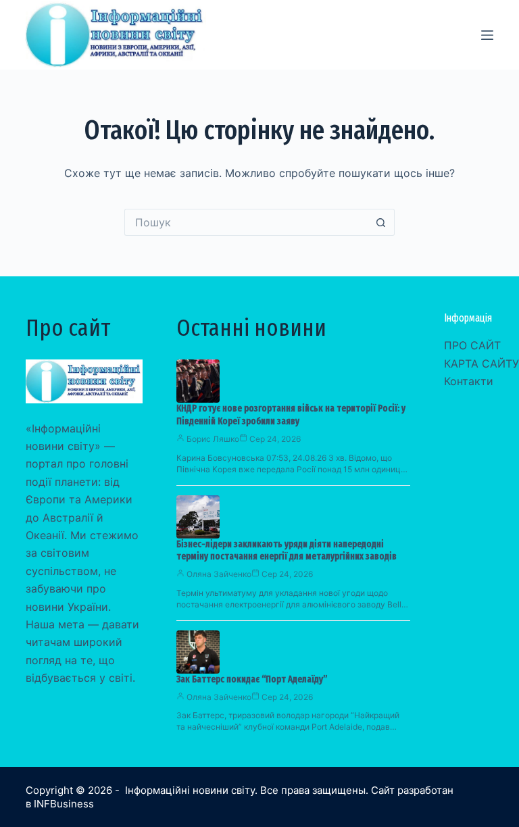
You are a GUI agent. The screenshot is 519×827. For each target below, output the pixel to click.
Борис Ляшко (213, 439)
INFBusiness (64, 803)
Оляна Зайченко (219, 574)
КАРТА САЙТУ (481, 363)
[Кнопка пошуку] (381, 222)
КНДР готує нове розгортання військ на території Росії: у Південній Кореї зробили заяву (290, 415)
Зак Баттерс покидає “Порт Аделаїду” (251, 679)
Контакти (468, 381)
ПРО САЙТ (472, 345)
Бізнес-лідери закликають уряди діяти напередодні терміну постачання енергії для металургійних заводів (286, 550)
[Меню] (487, 35)
